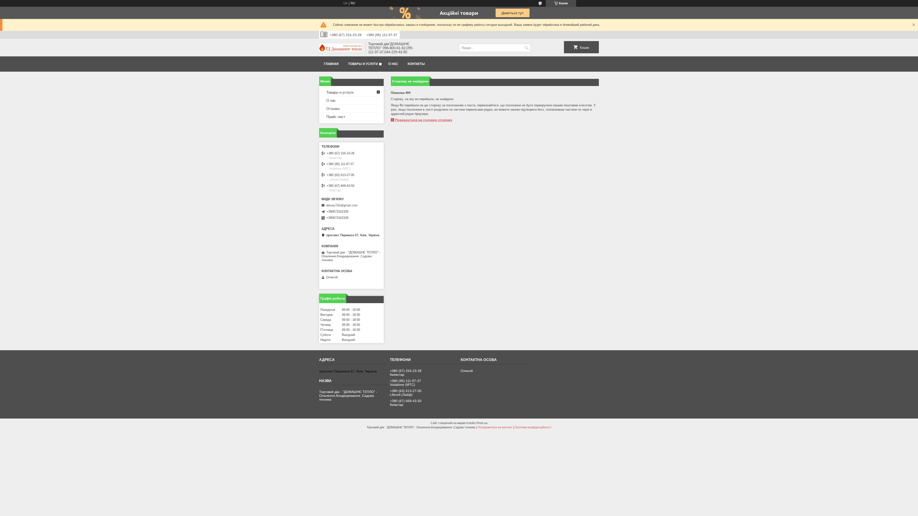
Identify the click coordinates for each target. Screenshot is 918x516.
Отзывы (333, 109)
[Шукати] (526, 48)
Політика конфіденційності (533, 427)
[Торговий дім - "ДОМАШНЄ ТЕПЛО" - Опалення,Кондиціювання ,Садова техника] (340, 48)
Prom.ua (481, 423)
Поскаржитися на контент (495, 427)
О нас (393, 64)
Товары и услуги (363, 64)
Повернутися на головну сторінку (423, 120)
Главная (331, 64)
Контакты (416, 64)
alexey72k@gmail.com (342, 205)
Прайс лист (335, 117)
